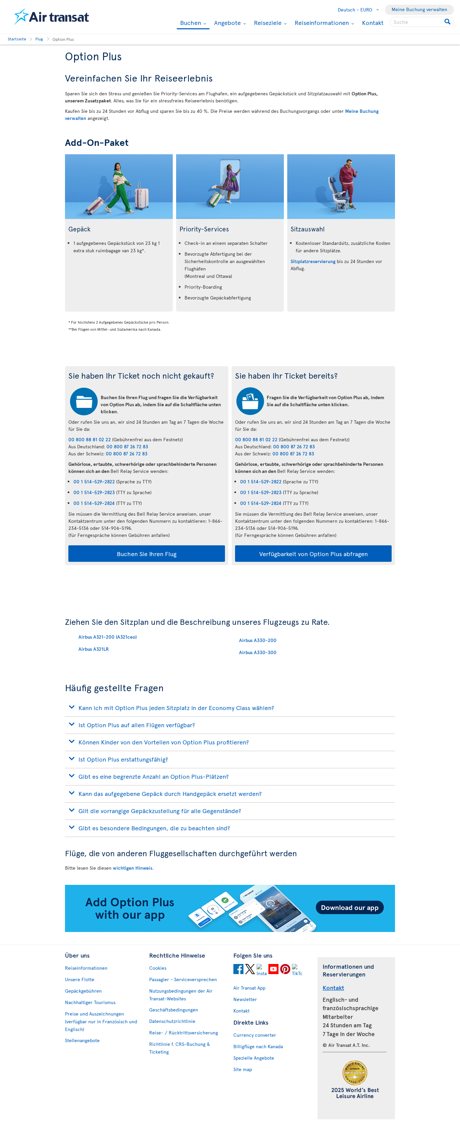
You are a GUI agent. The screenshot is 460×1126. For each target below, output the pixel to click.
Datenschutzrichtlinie (172, 1021)
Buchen (190, 23)
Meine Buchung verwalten (419, 9)
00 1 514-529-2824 (94, 503)
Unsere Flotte (79, 979)
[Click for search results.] (448, 22)
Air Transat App (249, 988)
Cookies (157, 968)
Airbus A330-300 (257, 652)
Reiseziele (267, 22)
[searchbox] (422, 22)
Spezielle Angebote (253, 1058)
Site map (242, 1069)
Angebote (226, 22)
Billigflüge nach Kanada (258, 1046)
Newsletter (245, 999)
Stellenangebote (82, 1040)
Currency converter (254, 1035)
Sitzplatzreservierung (313, 261)
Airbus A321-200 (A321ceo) (107, 637)
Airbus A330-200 (257, 640)
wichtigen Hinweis (132, 868)
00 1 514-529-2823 (94, 492)
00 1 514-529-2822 (94, 481)
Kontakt (373, 22)
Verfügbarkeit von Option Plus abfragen (313, 553)
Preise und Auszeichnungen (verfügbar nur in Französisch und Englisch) (101, 1021)
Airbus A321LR (93, 649)
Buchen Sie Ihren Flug (146, 553)
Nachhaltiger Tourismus (90, 1002)
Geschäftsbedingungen (173, 1009)
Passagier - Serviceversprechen (183, 979)
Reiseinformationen (321, 22)
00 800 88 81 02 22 (89, 439)
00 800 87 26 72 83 (127, 446)
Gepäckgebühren (83, 991)
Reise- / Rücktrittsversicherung (183, 1032)
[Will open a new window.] (238, 970)
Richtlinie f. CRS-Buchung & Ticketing (179, 1048)
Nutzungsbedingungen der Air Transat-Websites (180, 995)
